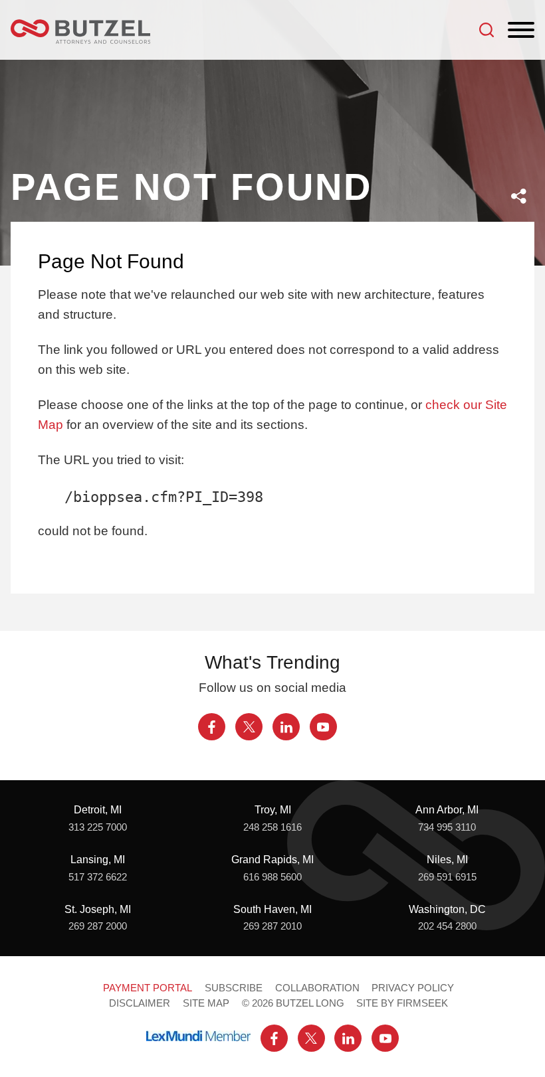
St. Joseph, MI (97, 909)
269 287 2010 (272, 926)
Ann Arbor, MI (447, 809)
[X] (249, 726)
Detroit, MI (98, 809)
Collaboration (317, 988)
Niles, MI (447, 859)
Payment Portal (147, 988)
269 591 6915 (447, 877)
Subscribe (234, 988)
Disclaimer (139, 1003)
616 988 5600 (272, 877)
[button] (518, 196)
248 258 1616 (272, 827)
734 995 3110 (447, 827)
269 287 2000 (97, 926)
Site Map (206, 1003)
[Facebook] (211, 726)
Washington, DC (447, 909)
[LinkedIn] (286, 726)
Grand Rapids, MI (272, 859)
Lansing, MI (97, 859)
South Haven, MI (272, 909)
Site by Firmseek (402, 1003)
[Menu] (521, 31)
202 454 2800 (447, 926)
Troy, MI (273, 809)
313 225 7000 (97, 827)
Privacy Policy (413, 988)
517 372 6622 (97, 877)
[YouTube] (323, 726)
